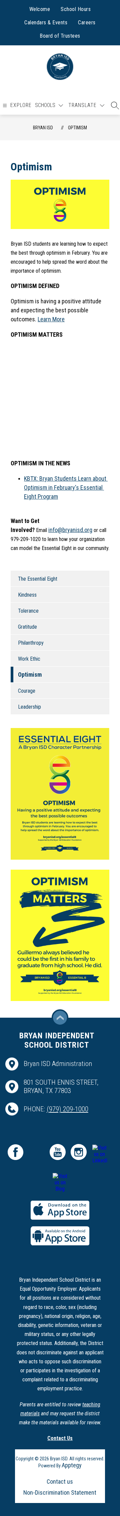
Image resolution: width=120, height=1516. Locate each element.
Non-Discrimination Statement (59, 1492)
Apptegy (72, 1465)
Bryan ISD (43, 127)
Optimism (77, 127)
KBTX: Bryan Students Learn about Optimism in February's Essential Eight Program (66, 487)
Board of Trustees (60, 36)
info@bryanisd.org (70, 529)
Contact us (60, 1481)
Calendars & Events (45, 22)
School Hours (76, 9)
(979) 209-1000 (67, 1109)
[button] (113, 105)
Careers (87, 22)
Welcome (39, 9)
